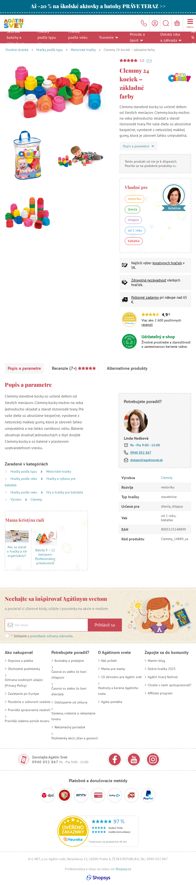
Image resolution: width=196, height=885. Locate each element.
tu (174, 166)
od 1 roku (135, 230)
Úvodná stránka (16, 50)
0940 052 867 (140, 452)
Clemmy (36, 499)
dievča (132, 209)
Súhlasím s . (42, 636)
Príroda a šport (137, 37)
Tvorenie (107, 37)
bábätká (134, 241)
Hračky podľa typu (47, 34)
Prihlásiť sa (105, 625)
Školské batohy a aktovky (14, 37)
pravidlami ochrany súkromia (51, 636)
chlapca (133, 220)
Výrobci (16, 499)
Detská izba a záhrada (170, 37)
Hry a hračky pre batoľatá (64, 492)
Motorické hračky (83, 50)
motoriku (134, 199)
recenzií (147, 324)
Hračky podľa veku (77, 34)
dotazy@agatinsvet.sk (146, 460)
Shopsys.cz (123, 869)
